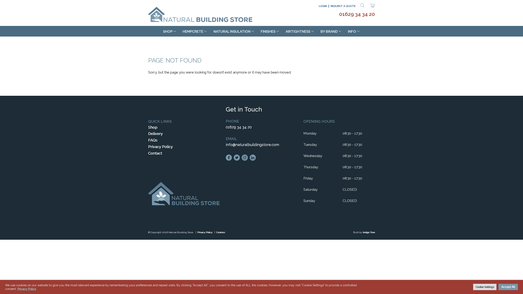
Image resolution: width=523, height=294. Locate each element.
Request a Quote (343, 6)
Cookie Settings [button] (485, 286)
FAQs (152, 140)
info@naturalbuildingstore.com (252, 145)
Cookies (220, 232)
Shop (167, 31)
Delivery (155, 133)
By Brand (329, 31)
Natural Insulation (231, 31)
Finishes (268, 31)
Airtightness (298, 31)
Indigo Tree (369, 232)
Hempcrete (193, 31)
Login (323, 6)
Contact (155, 153)
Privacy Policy (160, 147)
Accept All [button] (508, 286)
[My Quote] (372, 6)
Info (352, 31)
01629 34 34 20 (357, 14)
